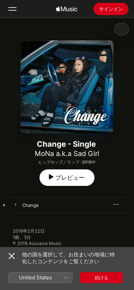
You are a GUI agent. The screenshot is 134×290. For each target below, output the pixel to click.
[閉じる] (12, 256)
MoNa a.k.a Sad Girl (67, 153)
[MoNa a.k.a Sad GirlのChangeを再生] (15, 205)
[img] (66, 9)
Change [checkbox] (30, 205)
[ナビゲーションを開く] (12, 8)
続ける (101, 277)
